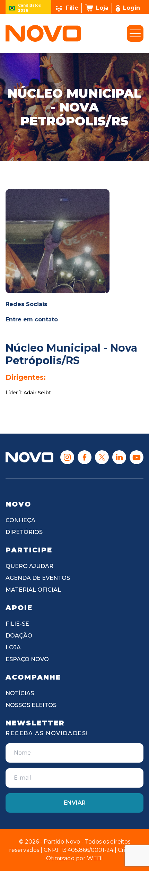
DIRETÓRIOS (24, 532)
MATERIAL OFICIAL (33, 589)
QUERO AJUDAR (29, 566)
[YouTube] (136, 457)
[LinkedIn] (119, 457)
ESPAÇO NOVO (27, 659)
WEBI (95, 858)
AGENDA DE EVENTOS (38, 578)
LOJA (13, 647)
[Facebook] (84, 457)
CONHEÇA (20, 520)
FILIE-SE (17, 624)
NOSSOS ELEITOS (31, 705)
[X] (102, 457)
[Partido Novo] (29, 457)
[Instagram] (67, 457)
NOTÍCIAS (20, 693)
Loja (102, 8)
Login (131, 8)
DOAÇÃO (19, 635)
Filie (72, 8)
